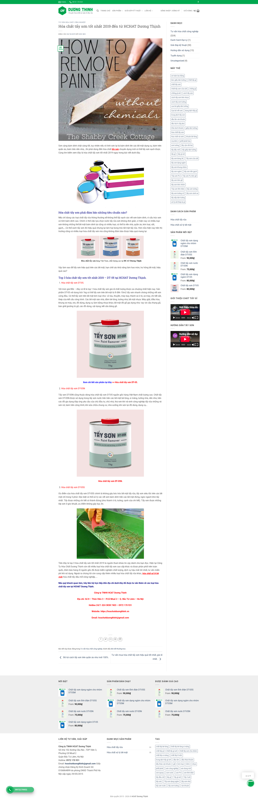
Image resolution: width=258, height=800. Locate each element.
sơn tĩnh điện (189, 773)
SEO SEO (82, 34)
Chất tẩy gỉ (192, 80)
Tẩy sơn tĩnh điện (177, 189)
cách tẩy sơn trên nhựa (180, 97)
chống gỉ (192, 89)
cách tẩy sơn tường (178, 102)
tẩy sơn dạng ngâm (178, 163)
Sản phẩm (116, 11)
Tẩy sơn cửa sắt (192, 158)
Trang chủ (105, 11)
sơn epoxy (160, 773)
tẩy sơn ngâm (176, 171)
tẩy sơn (159, 781)
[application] (185, 312)
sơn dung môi (186, 768)
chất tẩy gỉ (160, 751)
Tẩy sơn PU (175, 176)
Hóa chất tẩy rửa (178, 219)
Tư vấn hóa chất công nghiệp (71, 22)
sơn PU (178, 773)
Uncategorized (177, 60)
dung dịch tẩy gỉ (191, 111)
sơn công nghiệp (172, 768)
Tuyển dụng (176, 55)
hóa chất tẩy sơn (177, 132)
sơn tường (175, 145)
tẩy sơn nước (161, 786)
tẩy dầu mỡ (175, 150)
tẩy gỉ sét (181, 154)
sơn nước (169, 773)
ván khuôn (185, 786)
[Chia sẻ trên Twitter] (105, 639)
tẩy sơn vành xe (192, 193)
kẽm (188, 764)
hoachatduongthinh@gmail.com (80, 763)
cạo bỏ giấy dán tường (179, 106)
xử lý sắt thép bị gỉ (178, 202)
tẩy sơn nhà (186, 781)
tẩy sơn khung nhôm (179, 167)
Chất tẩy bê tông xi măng (180, 747)
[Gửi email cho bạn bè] (110, 639)
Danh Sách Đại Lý (179, 40)
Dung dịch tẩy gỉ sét (163, 760)
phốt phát (159, 768)
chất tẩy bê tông (162, 747)
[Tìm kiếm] (98, 10)
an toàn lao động (177, 76)
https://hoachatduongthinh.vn (115, 611)
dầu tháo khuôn (187, 760)
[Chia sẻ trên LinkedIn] (120, 639)
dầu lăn (176, 760)
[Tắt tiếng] (193, 317)
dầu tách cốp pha (177, 124)
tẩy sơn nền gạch (190, 171)
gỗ (174, 764)
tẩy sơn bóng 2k (177, 158)
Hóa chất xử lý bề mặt (181, 225)
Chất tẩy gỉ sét (171, 751)
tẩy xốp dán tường (178, 198)
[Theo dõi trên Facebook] (198, 2)
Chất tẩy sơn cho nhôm (188, 751)
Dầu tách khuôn (177, 128)
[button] (170, 10)
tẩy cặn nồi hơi (187, 145)
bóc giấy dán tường (178, 80)
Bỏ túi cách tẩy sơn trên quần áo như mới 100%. (86, 657)
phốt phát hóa (185, 141)
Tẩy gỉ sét (177, 777)
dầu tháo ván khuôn (163, 764)
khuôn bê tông (191, 137)
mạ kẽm (174, 141)
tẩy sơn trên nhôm (178, 185)
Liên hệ (148, 11)
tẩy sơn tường (192, 189)
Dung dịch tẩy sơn (178, 115)
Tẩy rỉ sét (186, 777)
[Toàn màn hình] (197, 317)
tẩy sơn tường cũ (177, 193)
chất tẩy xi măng (162, 755)
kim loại (181, 764)
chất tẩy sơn (176, 84)
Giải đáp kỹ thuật (133, 11)
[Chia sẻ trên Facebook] (100, 639)
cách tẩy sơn (188, 93)
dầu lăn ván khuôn (178, 119)
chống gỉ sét (176, 93)
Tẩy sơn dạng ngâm (171, 781)
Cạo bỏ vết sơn (176, 111)
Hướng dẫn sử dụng (180, 50)
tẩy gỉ (173, 154)
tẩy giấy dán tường (189, 150)
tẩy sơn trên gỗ (176, 180)
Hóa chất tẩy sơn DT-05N (110, 481)
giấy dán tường (191, 128)
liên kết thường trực (118, 649)
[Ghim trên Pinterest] (115, 639)
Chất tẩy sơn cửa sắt (179, 89)
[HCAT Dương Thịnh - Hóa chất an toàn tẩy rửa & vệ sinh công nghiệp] (75, 10)
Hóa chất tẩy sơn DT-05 (126, 382)
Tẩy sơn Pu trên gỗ (189, 176)
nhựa (194, 764)
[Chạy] (174, 317)
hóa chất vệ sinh (177, 137)
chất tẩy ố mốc (176, 755)
